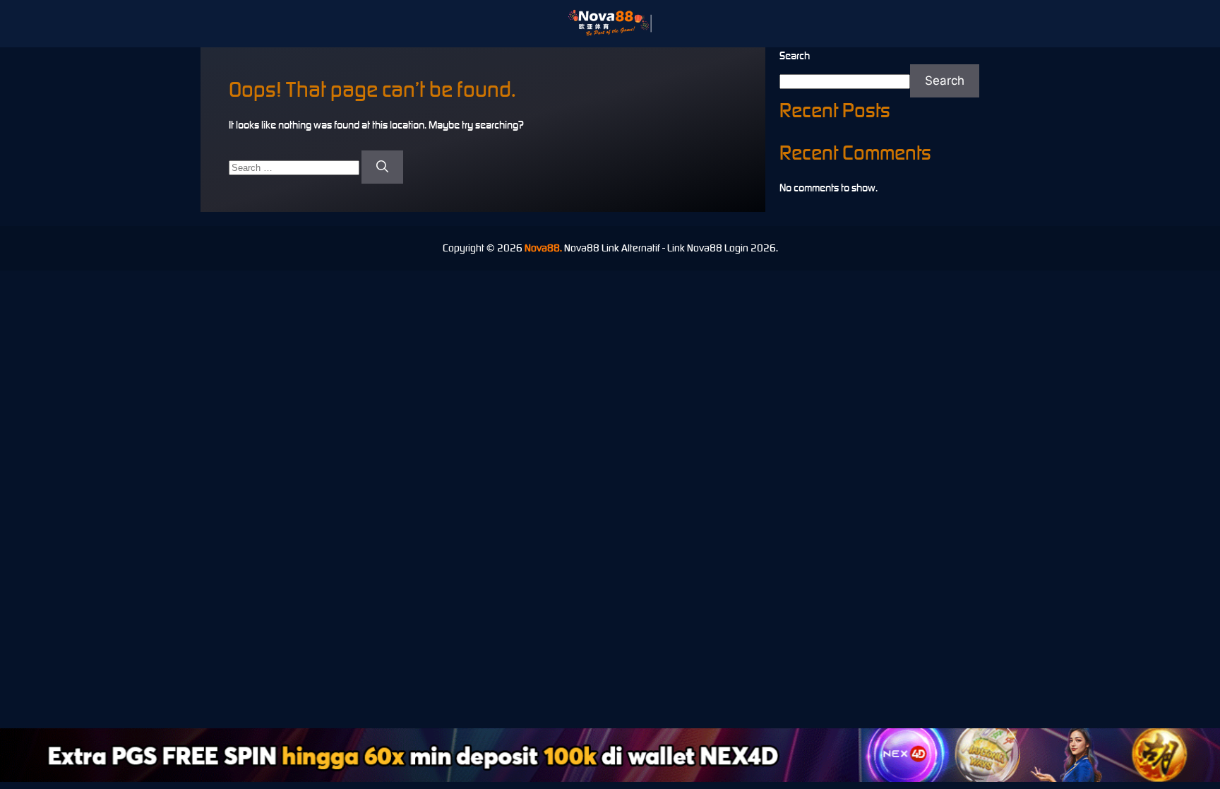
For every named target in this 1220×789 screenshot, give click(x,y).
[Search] (382, 167)
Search (794, 55)
